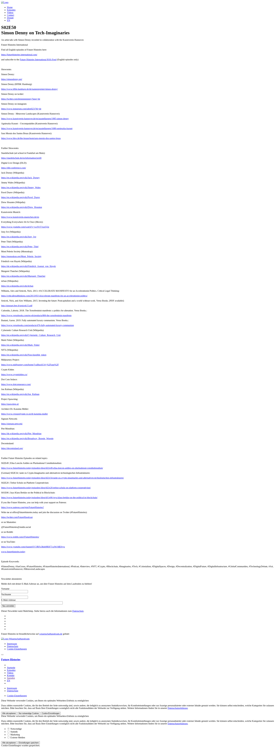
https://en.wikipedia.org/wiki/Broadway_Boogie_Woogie (27, 438)
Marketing (15, 734)
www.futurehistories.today (13, 551)
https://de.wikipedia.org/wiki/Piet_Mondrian (21, 433)
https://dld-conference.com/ (13, 168)
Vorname (5, 588)
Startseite (11, 667)
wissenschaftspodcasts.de (50, 634)
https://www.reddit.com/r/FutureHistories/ (20, 537)
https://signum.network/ (12, 423)
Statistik (14, 731)
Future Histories (10, 659)
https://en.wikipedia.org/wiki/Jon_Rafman (20, 394)
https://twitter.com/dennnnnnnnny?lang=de (20, 99)
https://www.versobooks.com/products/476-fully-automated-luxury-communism (37, 325)
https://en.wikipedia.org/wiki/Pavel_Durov (20, 197)
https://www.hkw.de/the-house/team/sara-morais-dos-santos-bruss (31, 138)
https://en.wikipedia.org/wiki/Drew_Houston (21, 207)
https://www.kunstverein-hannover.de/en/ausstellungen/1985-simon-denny (35, 118)
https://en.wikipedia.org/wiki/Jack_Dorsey (20, 177)
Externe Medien (17, 737)
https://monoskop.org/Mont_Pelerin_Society (21, 256)
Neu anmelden (8, 606)
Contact (10, 15)
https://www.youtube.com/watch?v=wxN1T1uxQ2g (25, 227)
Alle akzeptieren (9, 713)
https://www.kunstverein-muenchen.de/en (20, 217)
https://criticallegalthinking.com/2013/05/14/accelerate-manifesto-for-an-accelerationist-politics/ (44, 296)
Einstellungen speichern (29, 743)
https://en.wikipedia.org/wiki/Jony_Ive (18, 236)
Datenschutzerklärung (178, 708)
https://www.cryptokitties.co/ (14, 374)
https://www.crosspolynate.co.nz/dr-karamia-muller (24, 414)
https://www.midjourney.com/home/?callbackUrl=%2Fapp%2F (30, 364)
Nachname (6, 594)
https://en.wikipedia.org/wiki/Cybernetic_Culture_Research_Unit (31, 335)
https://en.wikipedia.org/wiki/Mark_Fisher (20, 345)
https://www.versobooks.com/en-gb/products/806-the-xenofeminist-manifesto (36, 315)
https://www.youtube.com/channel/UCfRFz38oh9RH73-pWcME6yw (33, 547)
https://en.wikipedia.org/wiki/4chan (17, 286)
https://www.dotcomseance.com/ (16, 384)
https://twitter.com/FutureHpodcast (17, 517)
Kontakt (10, 675)
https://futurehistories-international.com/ (19, 54)
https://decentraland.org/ (12, 448)
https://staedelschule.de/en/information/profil (21, 158)
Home (10, 7)
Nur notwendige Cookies (29, 713)
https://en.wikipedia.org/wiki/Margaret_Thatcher (23, 276)
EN (8, 20)
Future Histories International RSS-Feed (38, 59)
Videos (10, 12)
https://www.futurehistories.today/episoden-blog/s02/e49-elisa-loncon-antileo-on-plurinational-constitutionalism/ (52, 468)
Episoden (11, 10)
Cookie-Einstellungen (17, 649)
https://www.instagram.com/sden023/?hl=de (21, 109)
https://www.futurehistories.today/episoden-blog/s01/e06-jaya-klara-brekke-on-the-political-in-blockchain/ (49, 497)
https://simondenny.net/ (11, 79)
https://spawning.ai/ (10, 404)
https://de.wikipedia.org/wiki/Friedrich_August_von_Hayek (28, 266)
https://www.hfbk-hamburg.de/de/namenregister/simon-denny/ (29, 89)
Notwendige (16, 729)
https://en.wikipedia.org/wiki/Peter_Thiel (19, 246)
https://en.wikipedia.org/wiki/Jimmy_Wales (21, 187)
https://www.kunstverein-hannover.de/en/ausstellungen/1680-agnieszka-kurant (36, 128)
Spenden (11, 678)
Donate (10, 17)
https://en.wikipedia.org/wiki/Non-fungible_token (23, 355)
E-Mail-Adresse (8, 600)
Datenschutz (78, 611)
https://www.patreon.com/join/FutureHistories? (22, 507)
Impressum (12, 643)
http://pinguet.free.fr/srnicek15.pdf (16, 305)
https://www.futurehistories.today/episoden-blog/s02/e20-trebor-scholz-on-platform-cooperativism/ (46, 487)
